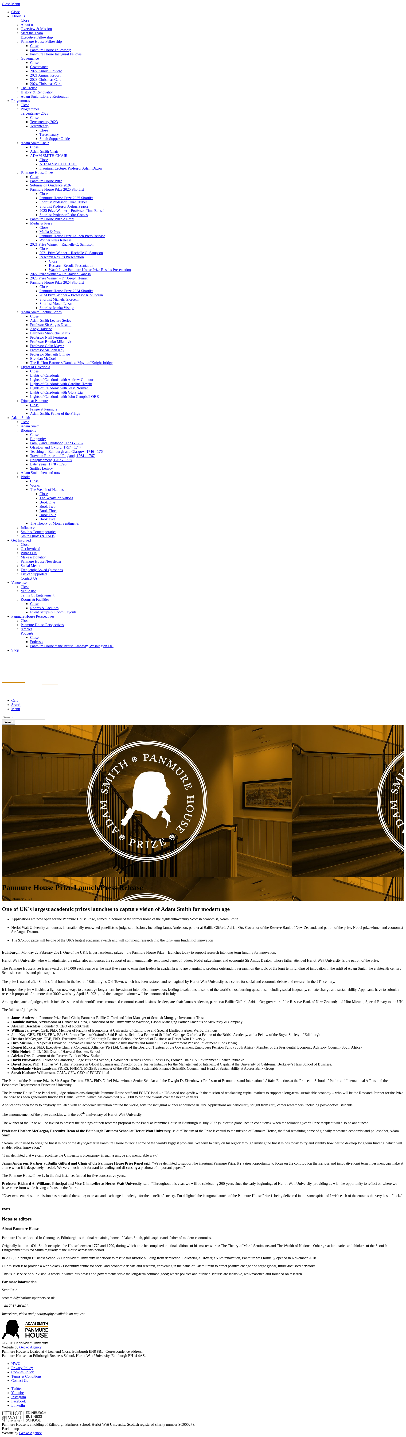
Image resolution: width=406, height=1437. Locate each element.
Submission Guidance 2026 (50, 185)
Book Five (47, 519)
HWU (15, 1364)
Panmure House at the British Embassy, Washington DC (71, 646)
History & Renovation (37, 92)
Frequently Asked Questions (42, 570)
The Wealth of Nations (47, 490)
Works (25, 477)
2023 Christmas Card (46, 79)
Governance (30, 58)
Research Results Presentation (61, 257)
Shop (15, 650)
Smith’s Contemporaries (38, 532)
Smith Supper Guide (54, 139)
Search (8, 722)
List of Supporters (34, 574)
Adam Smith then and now (41, 473)
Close (15, 12)
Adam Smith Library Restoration (45, 96)
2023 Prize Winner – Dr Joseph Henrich (60, 278)
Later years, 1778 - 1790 (48, 464)
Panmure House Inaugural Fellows (56, 54)
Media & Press (41, 223)
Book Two (47, 506)
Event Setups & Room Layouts (53, 612)
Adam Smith (20, 418)
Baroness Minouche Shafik (50, 333)
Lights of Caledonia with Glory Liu (56, 392)
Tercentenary (39, 126)
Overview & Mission (36, 29)
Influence (28, 528)
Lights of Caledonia (35, 367)
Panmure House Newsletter (41, 561)
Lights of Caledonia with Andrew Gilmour (61, 380)
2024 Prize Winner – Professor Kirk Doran (71, 295)
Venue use (19, 583)
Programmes (20, 101)
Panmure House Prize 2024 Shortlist (57, 282)
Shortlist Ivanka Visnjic (56, 308)
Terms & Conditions (26, 1376)
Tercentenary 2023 (34, 113)
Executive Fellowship (37, 37)
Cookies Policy (22, 1372)
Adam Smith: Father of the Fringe (55, 413)
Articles (26, 629)
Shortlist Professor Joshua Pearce (63, 206)
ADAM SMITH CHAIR (48, 156)
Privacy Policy (22, 1368)
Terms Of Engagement (37, 595)
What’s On (29, 553)
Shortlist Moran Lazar (55, 304)
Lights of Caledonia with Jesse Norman (59, 388)
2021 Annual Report (45, 75)
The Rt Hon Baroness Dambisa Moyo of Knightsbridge (71, 363)
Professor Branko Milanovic (51, 342)
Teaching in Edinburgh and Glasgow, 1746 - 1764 (67, 451)
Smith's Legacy (41, 468)
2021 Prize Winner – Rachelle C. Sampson (62, 244)
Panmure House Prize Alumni (52, 219)
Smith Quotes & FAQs (38, 536)
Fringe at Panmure (34, 401)
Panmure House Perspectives (32, 616)
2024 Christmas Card (46, 84)
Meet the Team (32, 33)
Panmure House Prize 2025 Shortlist (57, 189)
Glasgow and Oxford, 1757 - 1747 (56, 447)
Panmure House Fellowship (41, 41)
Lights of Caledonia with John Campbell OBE (64, 397)
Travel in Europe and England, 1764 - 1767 (62, 456)
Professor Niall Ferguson (48, 337)
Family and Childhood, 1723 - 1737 (56, 443)
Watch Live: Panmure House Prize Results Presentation (90, 270)
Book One (47, 502)
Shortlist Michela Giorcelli (58, 299)
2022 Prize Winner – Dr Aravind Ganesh (60, 274)
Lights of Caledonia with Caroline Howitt (61, 384)
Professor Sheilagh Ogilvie (50, 354)
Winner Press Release (55, 240)
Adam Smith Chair (35, 143)
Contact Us (29, 578)
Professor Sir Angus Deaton (50, 325)
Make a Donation (34, 557)
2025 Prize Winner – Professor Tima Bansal (71, 211)
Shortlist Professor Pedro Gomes (63, 215)
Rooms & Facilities (35, 599)
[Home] (30, 692)
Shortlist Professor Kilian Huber (63, 202)
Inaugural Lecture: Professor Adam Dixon (70, 168)
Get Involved (21, 540)
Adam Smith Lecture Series (41, 312)
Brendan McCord (43, 358)
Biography (28, 430)
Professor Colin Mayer (47, 346)
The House (29, 88)
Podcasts (27, 633)
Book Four (47, 515)
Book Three (48, 511)
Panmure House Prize (37, 172)
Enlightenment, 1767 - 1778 (51, 460)
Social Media (30, 566)
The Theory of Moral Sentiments (54, 523)
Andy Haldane (41, 329)
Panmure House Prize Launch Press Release (72, 236)
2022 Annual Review (46, 71)
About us (18, 16)
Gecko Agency (30, 1347)
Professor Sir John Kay (47, 350)
